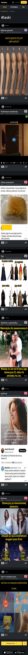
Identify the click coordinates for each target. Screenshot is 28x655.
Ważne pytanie (7, 30)
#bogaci (20, 324)
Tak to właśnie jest (8, 577)
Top (23, 7)
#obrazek (8, 32)
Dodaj (5, 7)
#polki (17, 395)
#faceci (17, 32)
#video (13, 113)
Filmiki (2, 113)
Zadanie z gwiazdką (9, 323)
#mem (11, 32)
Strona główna (4, 11)
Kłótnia (4, 498)
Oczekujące (14, 7)
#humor (7, 113)
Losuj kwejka (24, 643)
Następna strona (11, 643)
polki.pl (4, 393)
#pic (20, 32)
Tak (2, 256)
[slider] (6, 163)
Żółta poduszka (7, 182)
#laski (14, 32)
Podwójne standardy (9, 112)
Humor (2, 32)
